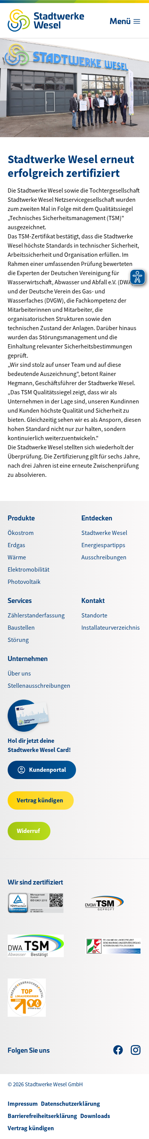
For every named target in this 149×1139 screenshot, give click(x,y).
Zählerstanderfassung (36, 615)
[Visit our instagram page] (135, 1050)
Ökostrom (21, 533)
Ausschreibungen (103, 557)
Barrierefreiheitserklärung (42, 1116)
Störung (18, 640)
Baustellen (21, 628)
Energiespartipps (103, 545)
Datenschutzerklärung (70, 1104)
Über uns (19, 673)
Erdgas (16, 545)
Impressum (23, 1104)
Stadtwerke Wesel (104, 533)
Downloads (95, 1116)
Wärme (17, 557)
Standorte (94, 615)
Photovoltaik (24, 582)
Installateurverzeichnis (110, 628)
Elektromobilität (28, 570)
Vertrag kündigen (31, 1128)
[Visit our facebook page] (118, 1050)
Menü (120, 20)
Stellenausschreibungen (39, 686)
